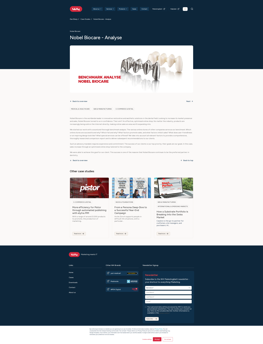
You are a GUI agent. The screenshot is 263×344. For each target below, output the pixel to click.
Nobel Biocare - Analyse (102, 19)
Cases (134, 9)
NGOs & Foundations (124, 202)
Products (122, 9)
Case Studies (85, 19)
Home (71, 272)
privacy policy (164, 313)
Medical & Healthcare (80, 109)
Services (109, 9)
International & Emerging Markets (173, 206)
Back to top (188, 160)
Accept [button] (157, 339)
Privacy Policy (158, 329)
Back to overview (80, 101)
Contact (144, 9)
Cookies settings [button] (147, 339)
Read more (77, 233)
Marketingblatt (157, 9)
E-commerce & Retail (124, 109)
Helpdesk (173, 9)
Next (188, 101)
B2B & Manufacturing (103, 109)
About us (96, 9)
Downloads (73, 282)
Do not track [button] (167, 339)
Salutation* (150, 288)
